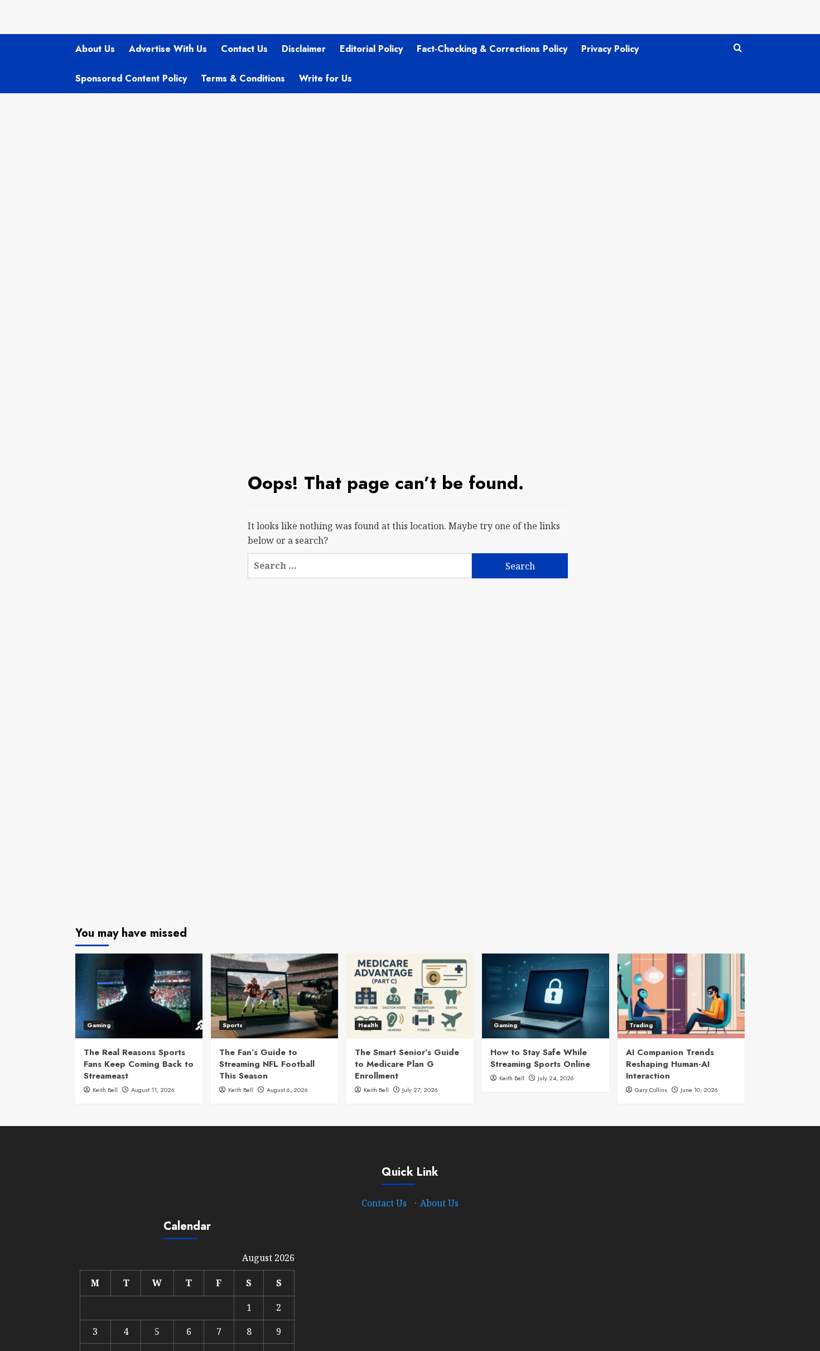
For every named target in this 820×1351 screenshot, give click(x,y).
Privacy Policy (610, 48)
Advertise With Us (168, 48)
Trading (641, 1025)
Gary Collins (651, 1089)
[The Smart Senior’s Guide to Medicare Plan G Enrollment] (410, 996)
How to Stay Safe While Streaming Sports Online (540, 1058)
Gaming (98, 1025)
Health (368, 1025)
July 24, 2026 (556, 1078)
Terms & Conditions (243, 78)
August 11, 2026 (153, 1089)
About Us (95, 48)
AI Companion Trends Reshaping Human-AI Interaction (670, 1064)
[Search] (738, 48)
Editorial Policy (371, 48)
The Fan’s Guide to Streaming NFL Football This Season (267, 1064)
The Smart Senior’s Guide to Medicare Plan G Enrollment (407, 1064)
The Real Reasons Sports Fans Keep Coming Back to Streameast (139, 1064)
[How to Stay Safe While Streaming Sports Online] (545, 996)
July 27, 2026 (420, 1089)
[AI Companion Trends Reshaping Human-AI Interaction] (681, 996)
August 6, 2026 (287, 1089)
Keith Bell (105, 1089)
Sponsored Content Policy (131, 78)
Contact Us (244, 48)
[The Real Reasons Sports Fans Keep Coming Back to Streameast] (138, 996)
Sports (233, 1025)
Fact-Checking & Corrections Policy (492, 48)
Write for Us (325, 78)
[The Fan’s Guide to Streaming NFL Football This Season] (274, 996)
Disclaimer (304, 48)
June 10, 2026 (699, 1089)
